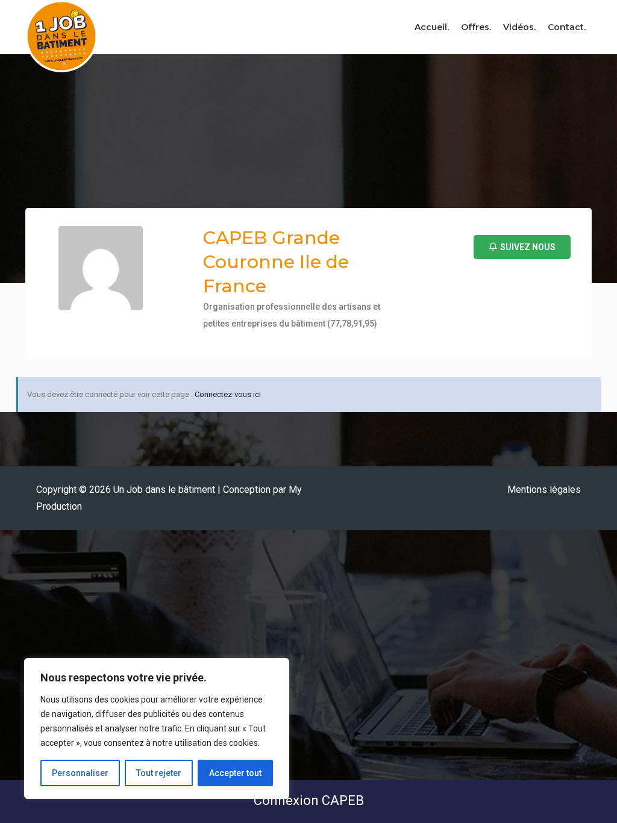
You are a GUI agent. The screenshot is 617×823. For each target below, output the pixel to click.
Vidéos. (519, 27)
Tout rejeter (158, 773)
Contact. (567, 27)
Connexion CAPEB (309, 800)
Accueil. (432, 27)
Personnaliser (80, 773)
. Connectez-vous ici (226, 394)
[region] (156, 728)
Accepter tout (235, 773)
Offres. (476, 27)
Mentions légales (544, 489)
